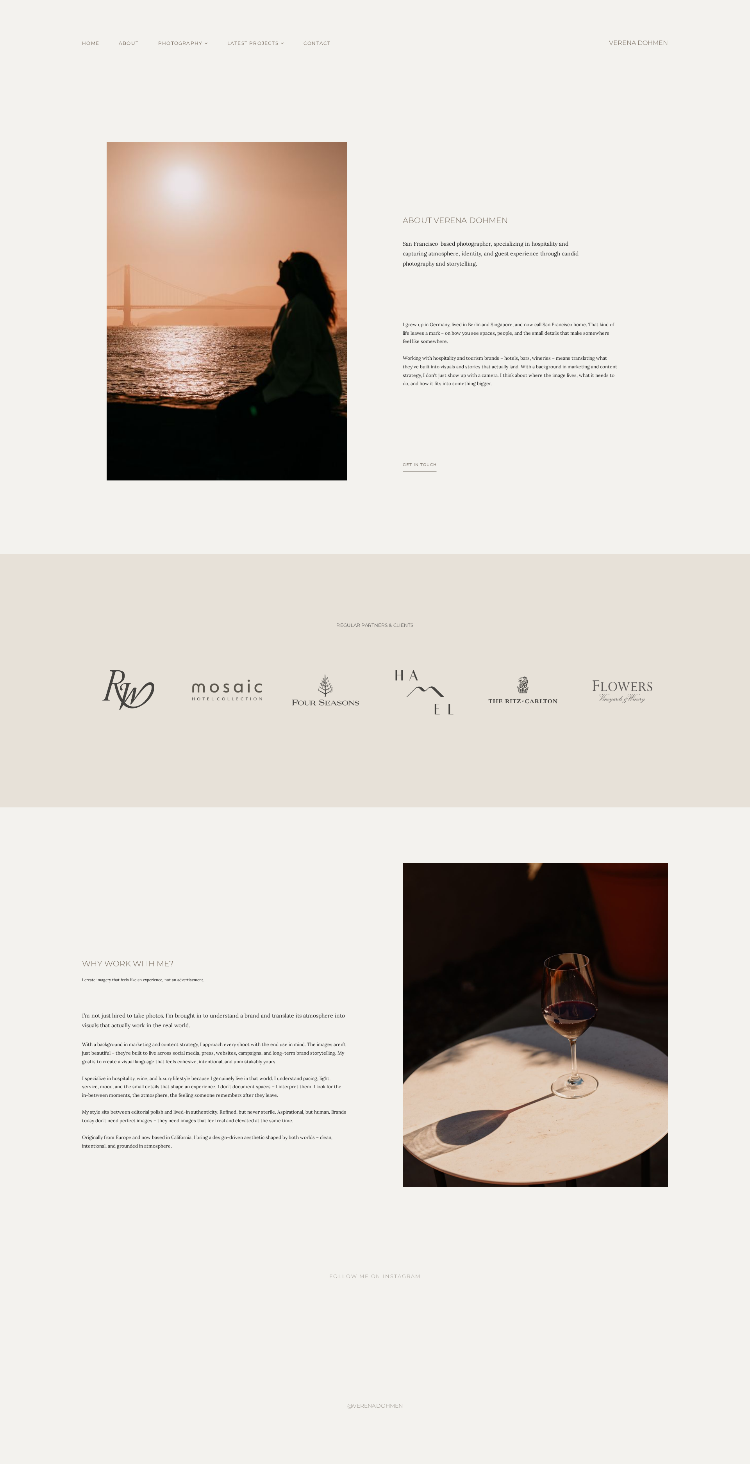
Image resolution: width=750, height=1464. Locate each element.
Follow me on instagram (375, 1276)
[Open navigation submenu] (206, 43)
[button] (255, 43)
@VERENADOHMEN (375, 1405)
